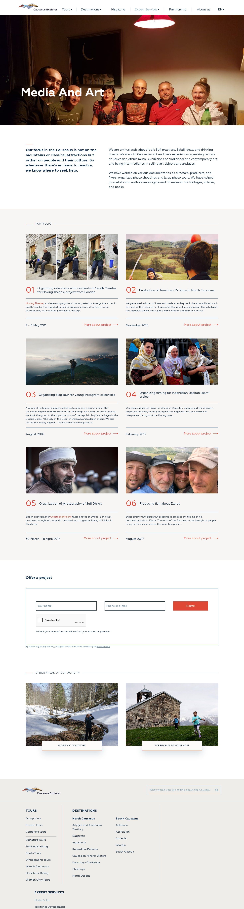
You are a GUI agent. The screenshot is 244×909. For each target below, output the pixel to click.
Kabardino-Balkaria (85, 849)
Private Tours (34, 825)
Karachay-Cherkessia (86, 862)
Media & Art (42, 900)
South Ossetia (125, 851)
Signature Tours (36, 840)
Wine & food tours (37, 866)
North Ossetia (81, 875)
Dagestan (78, 836)
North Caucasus (83, 818)
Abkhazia (122, 825)
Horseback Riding (37, 873)
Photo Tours (33, 853)
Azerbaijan (123, 831)
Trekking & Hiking (37, 846)
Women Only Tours (38, 879)
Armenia (121, 838)
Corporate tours (36, 831)
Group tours (33, 818)
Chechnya (78, 869)
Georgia (121, 845)
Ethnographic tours (38, 859)
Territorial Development (50, 907)
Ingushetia (79, 842)
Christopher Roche (61, 516)
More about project (97, 325)
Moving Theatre (34, 303)
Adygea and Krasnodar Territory (87, 827)
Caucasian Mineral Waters (89, 856)
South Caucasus (127, 818)
